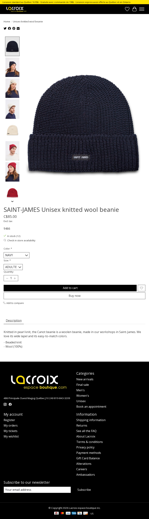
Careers (81, 469)
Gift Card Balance (88, 458)
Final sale (82, 385)
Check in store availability (21, 240)
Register (9, 420)
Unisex (81, 401)
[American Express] (74, 513)
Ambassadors (85, 475)
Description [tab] (14, 320)
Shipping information (91, 420)
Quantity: (9, 271)
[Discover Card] (85, 513)
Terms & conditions (89, 442)
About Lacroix (85, 436)
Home (7, 21)
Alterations (83, 464)
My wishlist (11, 436)
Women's (82, 396)
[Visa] (68, 513)
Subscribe (84, 490)
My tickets (10, 431)
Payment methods (88, 453)
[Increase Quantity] (14, 278)
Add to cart (70, 288)
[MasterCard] (62, 513)
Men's (80, 390)
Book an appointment (91, 407)
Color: (8, 248)
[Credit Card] (79, 513)
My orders (11, 425)
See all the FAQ (86, 431)
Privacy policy (85, 447)
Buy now (74, 296)
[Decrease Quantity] (7, 278)
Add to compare (15, 303)
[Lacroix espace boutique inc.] (16, 9)
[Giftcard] (56, 513)
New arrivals (84, 379)
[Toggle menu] (141, 9)
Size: (7, 260)
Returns (81, 425)
